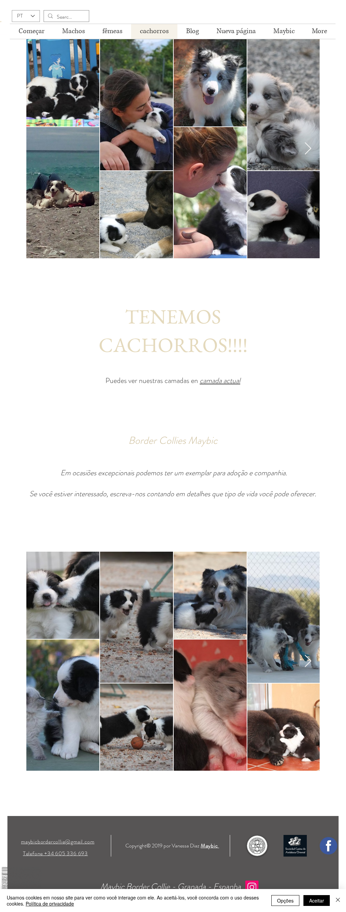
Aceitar (316, 900)
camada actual (220, 380)
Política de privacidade (50, 903)
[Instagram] (251, 887)
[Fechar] (338, 900)
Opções (285, 900)
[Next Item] (308, 148)
